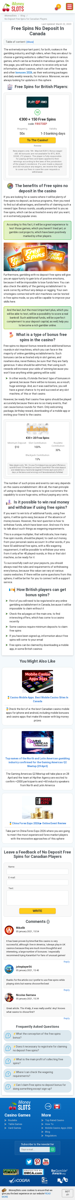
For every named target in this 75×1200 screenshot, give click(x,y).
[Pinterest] (37, 1162)
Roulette (12, 1120)
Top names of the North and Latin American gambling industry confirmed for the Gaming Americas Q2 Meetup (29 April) (37, 762)
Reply (67, 961)
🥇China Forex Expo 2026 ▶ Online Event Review (37, 823)
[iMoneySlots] (13, 6)
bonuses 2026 (23, 72)
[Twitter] (29, 1162)
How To (49, 1124)
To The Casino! (37, 140)
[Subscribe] (52, 1149)
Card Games (14, 1128)
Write (37, 910)
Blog (47, 1131)
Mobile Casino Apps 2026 (58, 1128)
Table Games (15, 1124)
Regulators (51, 1135)
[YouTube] (46, 1162)
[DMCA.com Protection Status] (33, 1172)
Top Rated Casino (54, 1120)
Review (37, 145)
